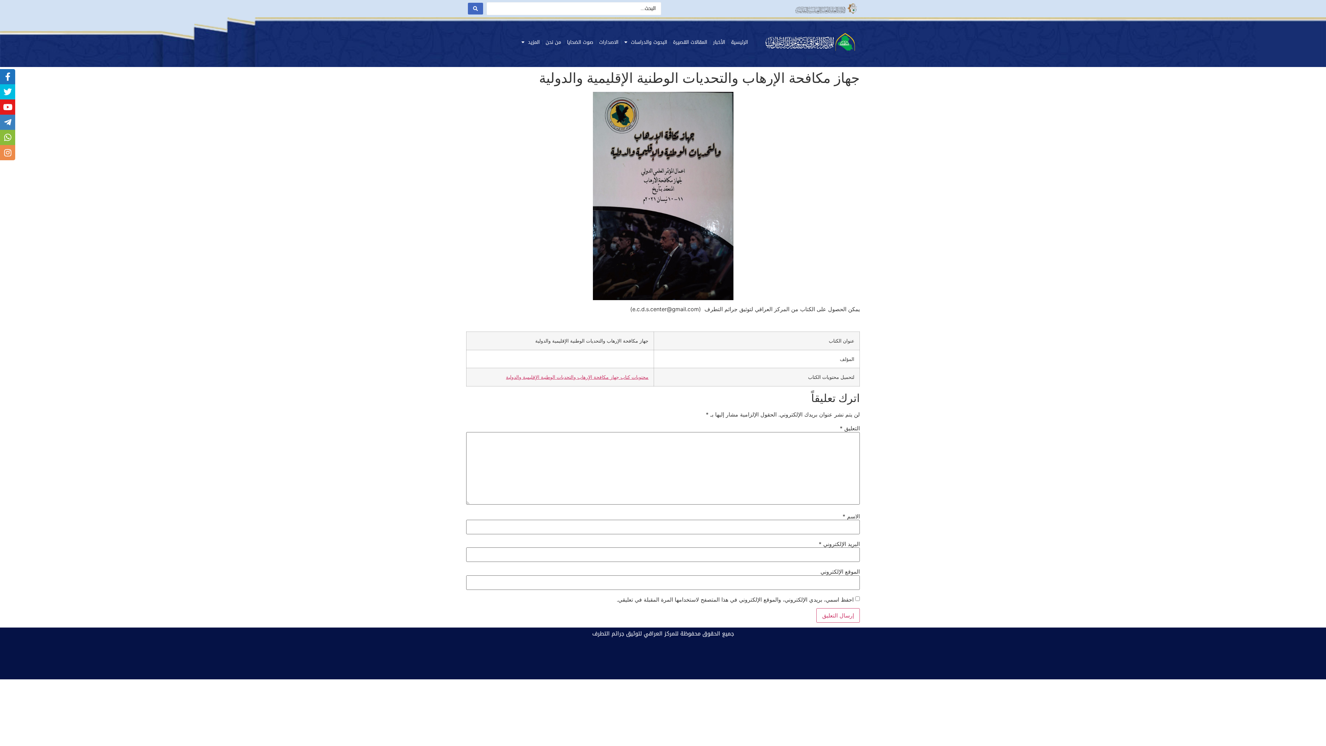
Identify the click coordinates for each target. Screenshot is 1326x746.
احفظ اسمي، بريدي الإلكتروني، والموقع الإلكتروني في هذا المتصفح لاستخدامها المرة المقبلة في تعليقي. (735, 599)
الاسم (851, 516)
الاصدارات (608, 42)
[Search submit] (475, 9)
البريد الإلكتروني (839, 544)
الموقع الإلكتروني (840, 571)
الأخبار (719, 42)
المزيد (534, 42)
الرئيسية (739, 42)
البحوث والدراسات (649, 42)
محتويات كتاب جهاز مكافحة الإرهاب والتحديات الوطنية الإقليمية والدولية (577, 377)
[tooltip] (7, 76)
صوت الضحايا (580, 42)
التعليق (850, 428)
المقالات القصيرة (690, 42)
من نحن (553, 42)
